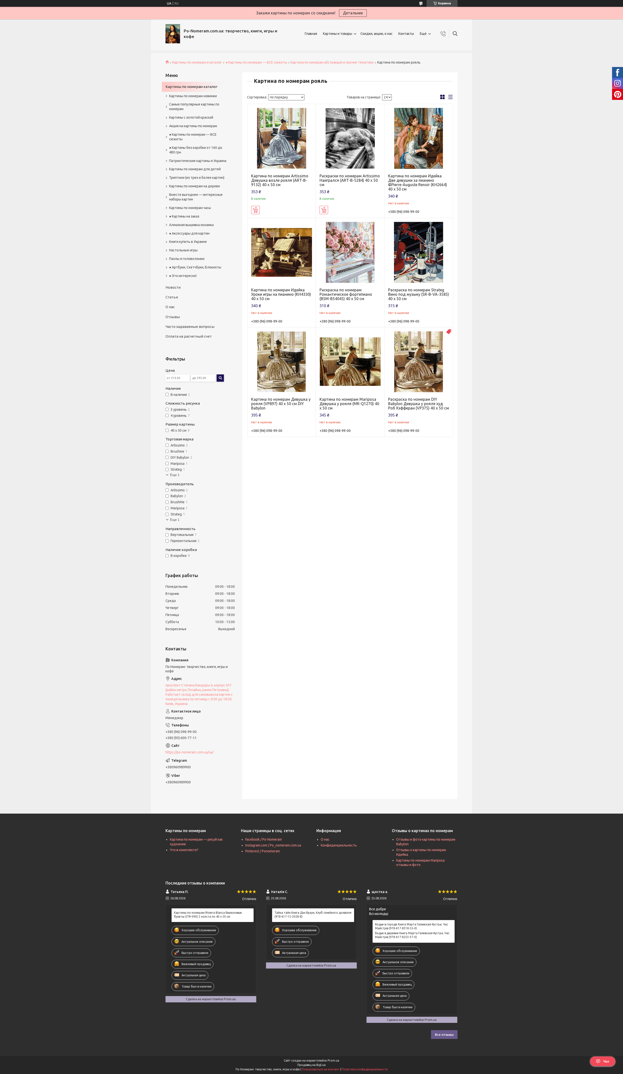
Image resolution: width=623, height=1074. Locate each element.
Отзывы (172, 317)
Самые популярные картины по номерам (194, 106)
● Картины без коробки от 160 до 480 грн (195, 150)
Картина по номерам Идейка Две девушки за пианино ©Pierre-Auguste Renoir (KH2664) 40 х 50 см (417, 182)
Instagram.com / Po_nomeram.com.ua (273, 845)
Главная (311, 34)
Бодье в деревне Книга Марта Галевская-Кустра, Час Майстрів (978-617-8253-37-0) (412, 935)
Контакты (406, 34)
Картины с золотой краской (191, 117)
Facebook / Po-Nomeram (263, 839)
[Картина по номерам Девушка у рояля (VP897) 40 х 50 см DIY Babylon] (281, 361)
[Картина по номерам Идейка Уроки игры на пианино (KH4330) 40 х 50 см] (281, 252)
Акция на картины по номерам (193, 126)
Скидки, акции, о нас (376, 34)
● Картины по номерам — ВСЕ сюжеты (256, 62)
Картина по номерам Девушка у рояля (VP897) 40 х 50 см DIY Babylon (281, 403)
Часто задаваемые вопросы (189, 326)
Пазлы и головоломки (186, 259)
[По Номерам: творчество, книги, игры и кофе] (172, 33)
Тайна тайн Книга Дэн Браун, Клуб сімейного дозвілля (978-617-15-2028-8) (313, 914)
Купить (255, 210)
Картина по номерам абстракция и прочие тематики (332, 62)
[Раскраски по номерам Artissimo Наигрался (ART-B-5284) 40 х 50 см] (350, 138)
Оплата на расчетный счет (188, 336)
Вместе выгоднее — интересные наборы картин (196, 197)
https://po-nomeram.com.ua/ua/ (189, 752)
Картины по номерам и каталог (197, 62)
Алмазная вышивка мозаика (191, 225)
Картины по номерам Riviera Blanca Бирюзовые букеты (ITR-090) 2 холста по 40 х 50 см (208, 914)
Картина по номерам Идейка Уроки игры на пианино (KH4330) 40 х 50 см (281, 294)
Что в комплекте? (184, 850)
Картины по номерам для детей (195, 169)
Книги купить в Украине (188, 242)
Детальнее (353, 13)
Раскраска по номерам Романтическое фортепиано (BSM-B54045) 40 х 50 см (346, 294)
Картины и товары (337, 34)
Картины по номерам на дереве (194, 186)
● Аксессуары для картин (189, 233)
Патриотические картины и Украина (197, 161)
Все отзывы (444, 1034)
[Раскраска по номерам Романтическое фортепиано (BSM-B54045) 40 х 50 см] (350, 252)
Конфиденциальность (339, 845)
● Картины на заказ (184, 216)
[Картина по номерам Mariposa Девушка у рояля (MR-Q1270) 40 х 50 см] (350, 361)
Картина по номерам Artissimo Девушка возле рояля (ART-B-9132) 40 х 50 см (279, 180)
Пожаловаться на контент (321, 1069)
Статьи (171, 297)
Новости (173, 287)
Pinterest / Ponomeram (262, 851)
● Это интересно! (183, 276)
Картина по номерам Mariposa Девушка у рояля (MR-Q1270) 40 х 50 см (349, 403)
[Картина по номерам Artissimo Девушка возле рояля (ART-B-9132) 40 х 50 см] (281, 138)
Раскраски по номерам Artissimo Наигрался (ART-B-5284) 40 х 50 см (350, 180)
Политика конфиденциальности (365, 1069)
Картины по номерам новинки (193, 96)
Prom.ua (333, 1060)
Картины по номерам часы (190, 208)
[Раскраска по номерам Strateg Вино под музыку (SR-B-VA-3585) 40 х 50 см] (419, 252)
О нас (170, 307)
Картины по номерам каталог (191, 87)
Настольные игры (183, 250)
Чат (606, 1061)
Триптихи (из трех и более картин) (196, 178)
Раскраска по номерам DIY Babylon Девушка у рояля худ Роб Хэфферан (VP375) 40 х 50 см (418, 403)
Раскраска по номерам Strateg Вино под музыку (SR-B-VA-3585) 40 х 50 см (418, 294)
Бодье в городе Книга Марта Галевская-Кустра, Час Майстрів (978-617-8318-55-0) (411, 926)
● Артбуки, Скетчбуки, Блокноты (195, 267)
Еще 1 (174, 475)
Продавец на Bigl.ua (311, 1064)
